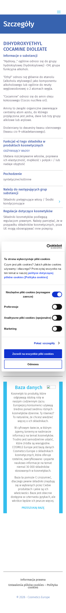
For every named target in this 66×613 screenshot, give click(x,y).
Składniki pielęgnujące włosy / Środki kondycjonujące (28, 201)
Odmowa (33, 364)
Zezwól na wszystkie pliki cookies (33, 353)
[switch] (57, 307)
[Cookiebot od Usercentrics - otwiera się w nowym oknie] (47, 246)
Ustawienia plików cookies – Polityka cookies (33, 586)
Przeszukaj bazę (33, 507)
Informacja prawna (33, 580)
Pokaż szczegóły (44, 343)
